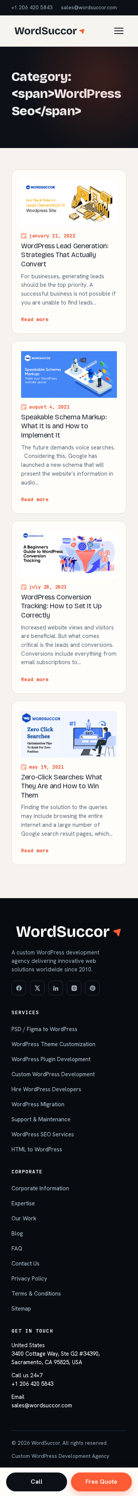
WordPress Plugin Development (51, 1059)
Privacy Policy (29, 1278)
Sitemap (21, 1308)
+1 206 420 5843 (32, 7)
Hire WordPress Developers (46, 1089)
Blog (17, 1233)
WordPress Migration (38, 1104)
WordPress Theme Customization (53, 1044)
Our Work (24, 1218)
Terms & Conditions (36, 1293)
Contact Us (25, 1263)
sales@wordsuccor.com (89, 7)
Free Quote (101, 1481)
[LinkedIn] (55, 988)
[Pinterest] (92, 988)
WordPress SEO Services (43, 1134)
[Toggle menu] (119, 31)
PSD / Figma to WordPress (44, 1029)
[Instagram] (74, 988)
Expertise (23, 1203)
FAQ (17, 1248)
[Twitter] (37, 988)
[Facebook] (19, 988)
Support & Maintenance (41, 1119)
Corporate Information (40, 1188)
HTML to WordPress (37, 1149)
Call (37, 1481)
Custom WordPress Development (53, 1074)
